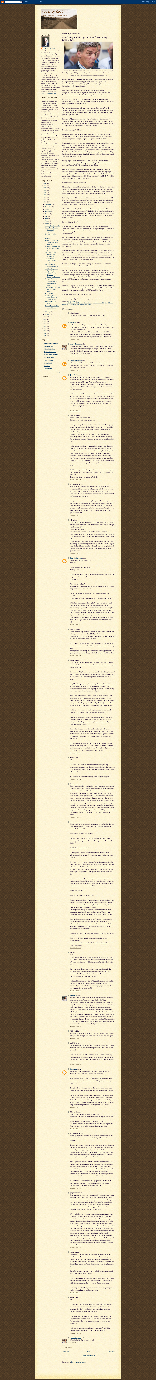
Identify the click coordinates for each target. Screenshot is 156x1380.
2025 (45, 183)
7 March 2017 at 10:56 (75, 370)
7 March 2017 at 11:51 (75, 479)
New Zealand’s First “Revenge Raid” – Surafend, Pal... (51, 254)
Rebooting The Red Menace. (50, 302)
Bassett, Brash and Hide (51, 355)
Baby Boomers (71, 302)
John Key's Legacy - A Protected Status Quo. (52, 265)
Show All (58, 372)
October (47, 209)
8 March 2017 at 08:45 (75, 1064)
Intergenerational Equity (100, 302)
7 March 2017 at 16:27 (75, 753)
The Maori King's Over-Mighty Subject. (51, 270)
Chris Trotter (49, 48)
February (48, 312)
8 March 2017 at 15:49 (75, 1293)
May (46, 218)
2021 (45, 192)
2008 (45, 335)
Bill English (79, 302)
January (47, 314)
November (48, 207)
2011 (45, 328)
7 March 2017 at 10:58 (75, 411)
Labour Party (65, 304)
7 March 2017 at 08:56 (75, 339)
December (48, 204)
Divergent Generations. (51, 279)
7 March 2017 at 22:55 (75, 991)
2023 (45, 188)
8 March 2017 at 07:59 (75, 1026)
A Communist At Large (51, 343)
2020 (45, 195)
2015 (45, 319)
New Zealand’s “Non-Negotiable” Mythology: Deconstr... (52, 275)
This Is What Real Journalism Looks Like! (51, 260)
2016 (45, 316)
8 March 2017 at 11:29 (75, 1129)
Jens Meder (74, 375)
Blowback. (48, 238)
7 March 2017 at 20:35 (75, 817)
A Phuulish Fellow (49, 346)
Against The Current (50, 352)
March (47, 223)
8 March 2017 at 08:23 (75, 1038)
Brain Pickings (48, 360)
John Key (110, 302)
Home (89, 1351)
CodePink (47, 366)
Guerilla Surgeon (76, 360)
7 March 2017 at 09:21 (75, 356)
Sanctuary (73, 995)
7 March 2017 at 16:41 (75, 779)
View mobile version (88, 1355)
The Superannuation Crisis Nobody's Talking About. (52, 289)
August (47, 214)
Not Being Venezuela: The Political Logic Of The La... (52, 248)
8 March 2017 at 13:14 (75, 1247)
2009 (45, 333)
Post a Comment (68, 1347)
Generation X (88, 302)
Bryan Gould (48, 363)
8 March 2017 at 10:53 (75, 1107)
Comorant (73, 1069)
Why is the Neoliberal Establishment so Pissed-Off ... (51, 283)
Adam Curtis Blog (49, 349)
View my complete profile (48, 93)
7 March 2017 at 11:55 (75, 515)
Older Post (111, 1351)
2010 (45, 331)
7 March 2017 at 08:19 (75, 318)
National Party (75, 304)
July (46, 216)
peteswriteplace (75, 344)
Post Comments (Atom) (78, 1362)
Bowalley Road (52, 11)
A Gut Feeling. (49, 293)
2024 (45, 185)
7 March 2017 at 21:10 (75, 948)
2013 (45, 324)
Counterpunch (48, 369)
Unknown (73, 322)
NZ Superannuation (85, 304)
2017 (45, 202)
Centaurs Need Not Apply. (52, 226)
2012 (45, 326)
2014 (45, 321)
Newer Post (65, 1351)
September (48, 211)
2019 (45, 197)
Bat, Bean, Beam (49, 357)
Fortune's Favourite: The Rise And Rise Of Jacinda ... (52, 308)
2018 (45, 200)
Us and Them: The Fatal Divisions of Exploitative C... (51, 230)
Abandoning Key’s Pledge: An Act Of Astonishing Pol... (51, 297)
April (46, 221)
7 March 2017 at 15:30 (75, 624)
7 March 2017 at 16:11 (75, 655)
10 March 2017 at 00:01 (75, 1342)
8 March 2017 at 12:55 (75, 1188)
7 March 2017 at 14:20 (75, 553)
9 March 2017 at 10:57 (75, 1333)
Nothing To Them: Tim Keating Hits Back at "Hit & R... (51, 242)
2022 (45, 190)
